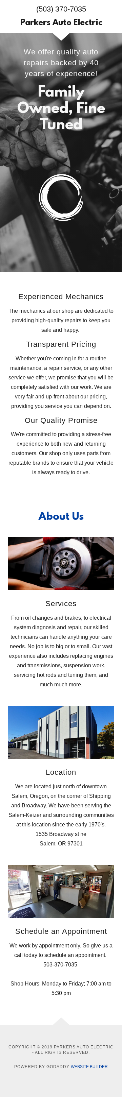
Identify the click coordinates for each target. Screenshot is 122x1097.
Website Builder (89, 1066)
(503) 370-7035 (61, 9)
